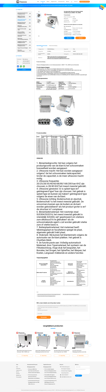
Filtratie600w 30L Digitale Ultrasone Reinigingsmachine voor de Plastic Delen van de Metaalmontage (50, 376)
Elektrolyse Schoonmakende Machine (24, 39)
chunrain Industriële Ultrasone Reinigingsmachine (46, 296)
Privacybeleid (18, 377)
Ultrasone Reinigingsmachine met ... (24, 26)
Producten (18, 368)
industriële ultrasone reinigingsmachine (24, 20)
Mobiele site (18, 375)
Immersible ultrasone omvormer (24, 36)
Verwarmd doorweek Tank (24, 29)
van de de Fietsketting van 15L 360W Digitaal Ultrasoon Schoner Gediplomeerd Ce (50, 382)
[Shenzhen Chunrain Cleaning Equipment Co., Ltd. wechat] (24, 66)
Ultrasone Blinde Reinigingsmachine (24, 32)
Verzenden (44, 317)
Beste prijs (69, 38)
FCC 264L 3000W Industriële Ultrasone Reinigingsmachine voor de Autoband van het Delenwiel (62, 352)
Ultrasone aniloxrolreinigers (24, 51)
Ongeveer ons (19, 370)
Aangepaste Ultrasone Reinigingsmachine (24, 42)
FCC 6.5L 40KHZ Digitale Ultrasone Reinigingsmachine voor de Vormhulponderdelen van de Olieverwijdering (50, 371)
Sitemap (18, 373)
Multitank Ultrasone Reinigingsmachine (24, 23)
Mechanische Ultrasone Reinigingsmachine (24, 45)
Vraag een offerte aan (84, 1)
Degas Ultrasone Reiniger (24, 47)
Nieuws (17, 371)
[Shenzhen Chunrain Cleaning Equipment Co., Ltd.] (21, 1)
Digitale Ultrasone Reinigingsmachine (24, 17)
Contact (24, 69)
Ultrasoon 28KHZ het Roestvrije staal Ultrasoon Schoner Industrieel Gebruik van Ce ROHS (34, 371)
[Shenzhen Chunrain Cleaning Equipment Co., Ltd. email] (18, 66)
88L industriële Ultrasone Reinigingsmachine (71, 294)
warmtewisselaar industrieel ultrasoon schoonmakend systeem (49, 294)
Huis (17, 366)
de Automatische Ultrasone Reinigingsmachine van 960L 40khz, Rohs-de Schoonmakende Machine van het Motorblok (34, 382)
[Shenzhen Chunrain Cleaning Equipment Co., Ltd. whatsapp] (21, 66)
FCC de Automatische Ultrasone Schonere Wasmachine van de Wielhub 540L (33, 376)
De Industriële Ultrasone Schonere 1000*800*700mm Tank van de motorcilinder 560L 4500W (24, 352)
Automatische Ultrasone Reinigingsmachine (24, 13)
